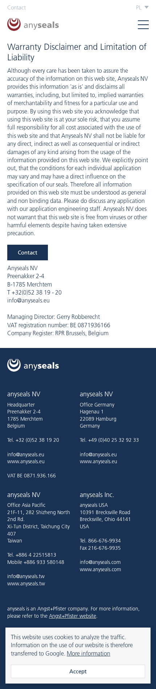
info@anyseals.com (100, 562)
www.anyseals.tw (26, 583)
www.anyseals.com (100, 569)
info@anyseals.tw (26, 576)
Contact (16, 7)
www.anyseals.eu (26, 461)
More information (88, 653)
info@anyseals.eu (25, 454)
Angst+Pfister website (72, 616)
